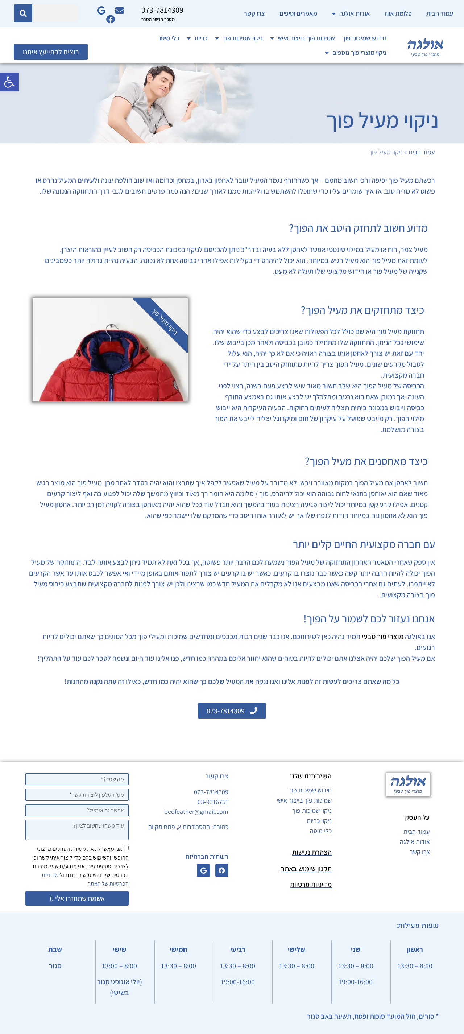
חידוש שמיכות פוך (364, 38)
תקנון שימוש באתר (306, 868)
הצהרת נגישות (312, 852)
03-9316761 (213, 802)
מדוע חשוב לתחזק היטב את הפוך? (358, 228)
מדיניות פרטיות (311, 884)
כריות (201, 38)
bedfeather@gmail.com (196, 811)
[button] (9, 82)
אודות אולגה (354, 13)
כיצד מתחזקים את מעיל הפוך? (362, 309)
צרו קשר (254, 13)
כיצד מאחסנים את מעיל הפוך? (366, 461)
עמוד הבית (439, 13)
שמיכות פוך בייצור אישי (306, 38)
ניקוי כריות (319, 820)
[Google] (203, 870)
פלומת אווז (398, 13)
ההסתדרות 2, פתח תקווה (179, 827)
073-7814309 (211, 792)
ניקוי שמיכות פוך (243, 38)
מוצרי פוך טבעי (382, 636)
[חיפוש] (23, 13)
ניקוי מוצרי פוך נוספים (359, 52)
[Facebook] (221, 870)
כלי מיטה (168, 38)
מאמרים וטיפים (298, 13)
